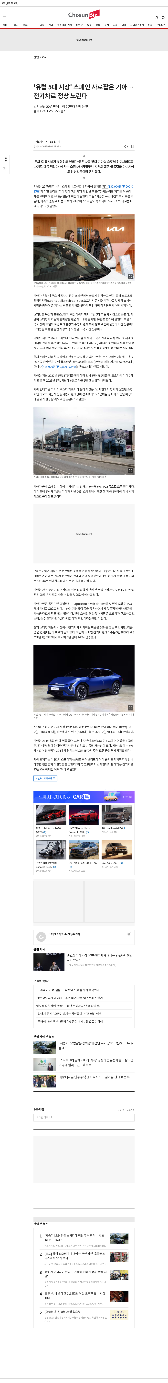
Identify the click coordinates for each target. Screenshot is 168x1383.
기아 (105, 186)
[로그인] (157, 18)
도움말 (121, 1110)
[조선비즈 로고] (84, 14)
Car (44, 57)
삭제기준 (130, 1110)
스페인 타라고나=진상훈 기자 (46, 141)
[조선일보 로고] (10, 3)
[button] (5, 18)
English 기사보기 (44, 778)
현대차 (37, 367)
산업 (36, 57)
